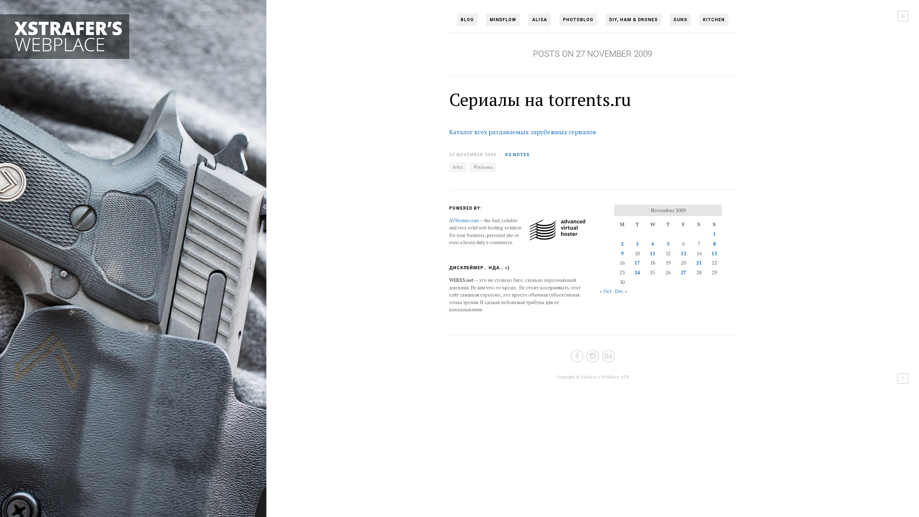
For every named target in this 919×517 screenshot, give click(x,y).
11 (653, 253)
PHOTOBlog (578, 19)
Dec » (621, 291)
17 (637, 262)
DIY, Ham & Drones (633, 19)
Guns (680, 19)
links (458, 167)
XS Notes (517, 154)
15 (714, 253)
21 (699, 262)
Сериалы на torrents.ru (540, 99)
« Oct (606, 291)
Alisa (539, 19)
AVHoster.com (464, 221)
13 (683, 253)
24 (637, 272)
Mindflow (503, 19)
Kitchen (714, 19)
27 (683, 272)
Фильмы (483, 167)
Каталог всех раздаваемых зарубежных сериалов (522, 132)
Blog (467, 19)
